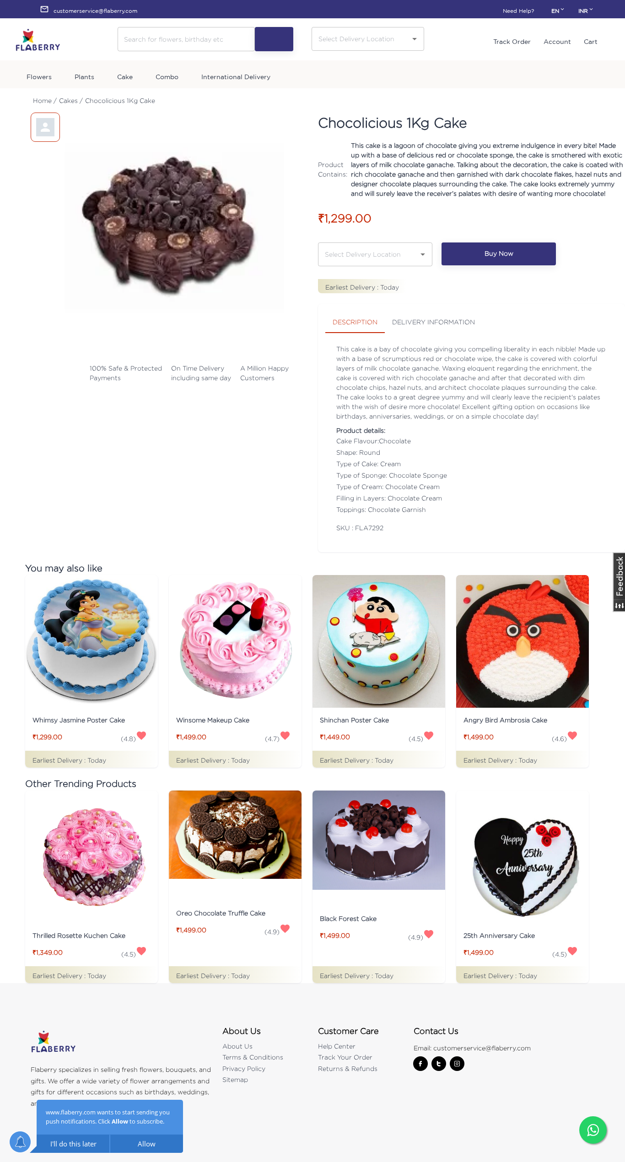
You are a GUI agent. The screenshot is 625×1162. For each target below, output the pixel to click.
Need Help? (518, 11)
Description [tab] (355, 321)
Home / (45, 100)
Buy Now (499, 253)
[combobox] (361, 39)
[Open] (414, 38)
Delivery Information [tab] (433, 321)
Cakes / (71, 100)
